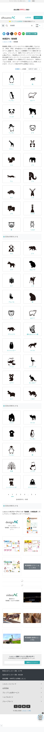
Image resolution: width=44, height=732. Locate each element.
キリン (11, 149)
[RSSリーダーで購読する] (15, 33)
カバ (11, 399)
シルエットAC (7, 42)
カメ (11, 197)
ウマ (11, 269)
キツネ (32, 350)
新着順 (17, 69)
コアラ (11, 383)
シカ (32, 197)
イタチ (32, 399)
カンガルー (32, 383)
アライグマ (11, 334)
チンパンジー (32, 487)
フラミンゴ (32, 366)
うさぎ (32, 230)
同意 (33, 1)
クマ (32, 133)
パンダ (11, 116)
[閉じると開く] (1, 725)
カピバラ (32, 269)
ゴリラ (11, 422)
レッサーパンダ (11, 487)
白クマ (32, 100)
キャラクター (11, 350)
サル (11, 253)
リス (11, 165)
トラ (11, 318)
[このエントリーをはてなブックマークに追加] (4, 33)
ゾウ (32, 165)
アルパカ (11, 302)
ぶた (11, 439)
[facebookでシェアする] (7, 33)
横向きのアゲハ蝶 (32, 334)
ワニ (11, 181)
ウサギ (32, 213)
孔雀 (11, 471)
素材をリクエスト (32, 662)
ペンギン (11, 84)
